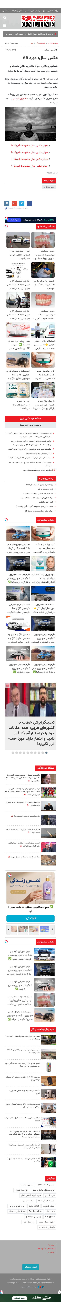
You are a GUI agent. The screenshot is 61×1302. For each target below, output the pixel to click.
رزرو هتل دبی (29, 1222)
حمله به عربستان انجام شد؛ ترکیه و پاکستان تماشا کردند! (30, 457)
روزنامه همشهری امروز (50, 11)
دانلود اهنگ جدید (47, 1222)
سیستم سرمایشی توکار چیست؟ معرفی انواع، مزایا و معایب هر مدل (23, 1106)
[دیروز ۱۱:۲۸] (48, 806)
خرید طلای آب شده (46, 1201)
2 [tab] (42, 753)
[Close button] (59, 1292)
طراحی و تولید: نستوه (29, 1287)
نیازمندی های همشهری (32, 11)
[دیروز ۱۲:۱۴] (48, 792)
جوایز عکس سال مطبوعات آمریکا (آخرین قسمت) (34, 506)
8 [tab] (20, 753)
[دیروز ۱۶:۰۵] (48, 1040)
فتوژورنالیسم (19, 99)
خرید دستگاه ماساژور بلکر (44, 1190)
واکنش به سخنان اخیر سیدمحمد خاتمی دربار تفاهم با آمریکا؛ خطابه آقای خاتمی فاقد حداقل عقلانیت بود (22, 778)
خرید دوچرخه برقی (17, 1206)
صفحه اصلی (53, 43)
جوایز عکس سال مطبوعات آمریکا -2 (29, 152)
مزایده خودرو (28, 1201)
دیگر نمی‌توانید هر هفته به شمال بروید (37, 470)
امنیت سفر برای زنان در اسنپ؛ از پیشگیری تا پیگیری (23, 1160)
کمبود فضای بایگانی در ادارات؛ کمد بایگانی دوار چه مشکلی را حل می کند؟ (22, 1065)
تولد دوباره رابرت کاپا (45, 489)
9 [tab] (16, 753)
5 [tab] (31, 753)
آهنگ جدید (34, 1206)
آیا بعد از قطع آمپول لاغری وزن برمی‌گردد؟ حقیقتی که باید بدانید (24, 1146)
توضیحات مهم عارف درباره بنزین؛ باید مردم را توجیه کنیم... (30, 449)
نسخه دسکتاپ (30, 1267)
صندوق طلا (50, 1216)
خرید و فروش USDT (46, 1185)
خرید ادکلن (50, 1195)
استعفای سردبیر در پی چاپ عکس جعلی (38, 493)
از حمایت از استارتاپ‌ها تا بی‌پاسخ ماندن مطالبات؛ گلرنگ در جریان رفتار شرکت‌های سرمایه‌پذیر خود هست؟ (24, 1134)
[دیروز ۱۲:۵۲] (48, 860)
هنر (31, 43)
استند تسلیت (49, 1206)
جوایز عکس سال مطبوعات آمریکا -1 (29, 146)
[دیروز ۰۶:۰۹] (48, 779)
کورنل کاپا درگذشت (46, 502)
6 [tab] (27, 753)
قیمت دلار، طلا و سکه (46, 1248)
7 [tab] (24, 753)
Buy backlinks (35, 1211)
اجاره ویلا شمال (21, 1190)
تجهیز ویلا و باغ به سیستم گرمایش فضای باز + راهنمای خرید (22, 1038)
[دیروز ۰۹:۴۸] (48, 1135)
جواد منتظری (49, 187)
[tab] (30, 419)
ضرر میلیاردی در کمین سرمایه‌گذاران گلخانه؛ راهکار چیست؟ (23, 1051)
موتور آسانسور (26, 1185)
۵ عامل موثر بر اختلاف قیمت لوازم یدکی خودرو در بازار (22, 1119)
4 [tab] (35, 753)
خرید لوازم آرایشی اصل (31, 1195)
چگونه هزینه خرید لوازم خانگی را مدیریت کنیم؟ (24, 1092)
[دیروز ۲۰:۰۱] (30, 700)
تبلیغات (51, 1252)
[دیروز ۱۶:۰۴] (48, 1081)
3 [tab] (39, 753)
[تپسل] (1, 1292)
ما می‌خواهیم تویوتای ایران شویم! (39, 453)
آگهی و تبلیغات (17, 11)
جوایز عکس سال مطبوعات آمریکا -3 (29, 159)
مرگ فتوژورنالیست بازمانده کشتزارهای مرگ (37, 497)
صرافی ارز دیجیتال (17, 1211)
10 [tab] (13, 753)
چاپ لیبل (50, 1211)
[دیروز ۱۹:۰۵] (48, 820)
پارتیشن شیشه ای (33, 1216)
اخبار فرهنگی (41, 43)
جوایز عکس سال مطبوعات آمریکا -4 (29, 166)
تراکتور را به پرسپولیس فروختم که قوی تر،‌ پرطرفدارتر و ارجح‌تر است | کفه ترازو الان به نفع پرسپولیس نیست (22, 791)
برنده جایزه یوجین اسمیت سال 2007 (39, 484)
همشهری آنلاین (38, 21)
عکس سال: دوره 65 (40, 58)
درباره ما (51, 1245)
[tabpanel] (30, 716)
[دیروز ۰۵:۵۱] (48, 833)
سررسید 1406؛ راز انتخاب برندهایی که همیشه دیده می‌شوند (23, 1078)
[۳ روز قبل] (48, 1149)
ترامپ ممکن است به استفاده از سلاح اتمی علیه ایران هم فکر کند (24, 845)
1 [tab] (46, 753)
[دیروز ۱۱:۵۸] (48, 1108)
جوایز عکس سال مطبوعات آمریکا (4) (39, 511)
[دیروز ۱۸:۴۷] (48, 847)
